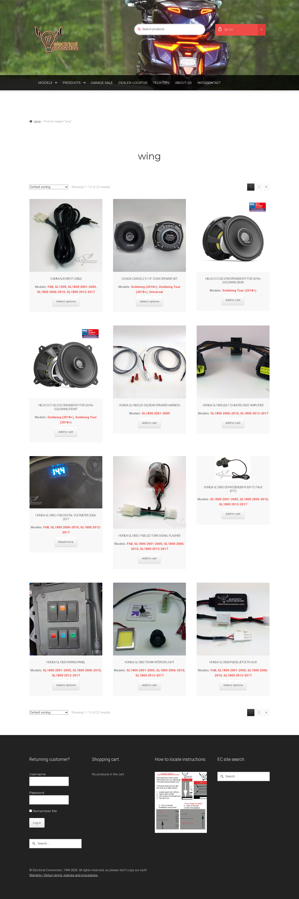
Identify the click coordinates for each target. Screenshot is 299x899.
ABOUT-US (183, 83)
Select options (66, 301)
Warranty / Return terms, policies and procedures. (63, 875)
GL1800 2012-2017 (81, 292)
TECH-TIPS (161, 83)
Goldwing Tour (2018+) (239, 290)
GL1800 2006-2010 (51, 292)
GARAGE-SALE (102, 83)
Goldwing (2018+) (144, 287)
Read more (65, 541)
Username (37, 774)
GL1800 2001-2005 (82, 287)
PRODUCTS (72, 83)
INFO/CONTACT (209, 83)
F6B (50, 287)
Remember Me (44, 811)
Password (36, 793)
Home (37, 121)
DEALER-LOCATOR (132, 83)
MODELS (45, 83)
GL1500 (60, 287)
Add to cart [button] (233, 299)
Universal (156, 292)
